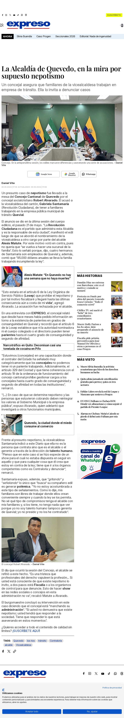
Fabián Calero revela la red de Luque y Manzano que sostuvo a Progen (99, 393)
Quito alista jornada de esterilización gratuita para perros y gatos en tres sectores (99, 381)
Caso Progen (43, 36)
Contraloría (56, 640)
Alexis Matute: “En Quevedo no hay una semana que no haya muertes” (47, 276)
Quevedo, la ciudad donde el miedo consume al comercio (48, 424)
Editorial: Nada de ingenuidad (95, 36)
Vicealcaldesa (23, 644)
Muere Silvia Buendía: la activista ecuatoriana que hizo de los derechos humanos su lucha (99, 369)
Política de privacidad (112, 688)
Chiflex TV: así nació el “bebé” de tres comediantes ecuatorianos (89, 314)
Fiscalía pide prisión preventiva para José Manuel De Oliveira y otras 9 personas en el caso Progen (89, 343)
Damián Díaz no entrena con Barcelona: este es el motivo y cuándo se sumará (90, 286)
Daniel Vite (8, 183)
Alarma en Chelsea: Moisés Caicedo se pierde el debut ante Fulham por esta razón (99, 416)
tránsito (42, 640)
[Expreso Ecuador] (24, 676)
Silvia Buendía (24, 36)
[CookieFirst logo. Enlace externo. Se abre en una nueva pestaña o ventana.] (3, 690)
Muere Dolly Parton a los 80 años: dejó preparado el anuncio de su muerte (90, 328)
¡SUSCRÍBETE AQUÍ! (26, 631)
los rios (31, 640)
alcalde (9, 644)
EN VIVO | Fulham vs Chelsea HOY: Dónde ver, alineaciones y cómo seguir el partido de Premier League (101, 403)
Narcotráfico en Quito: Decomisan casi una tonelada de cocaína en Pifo (32, 347)
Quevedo (18, 640)
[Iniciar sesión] (122, 25)
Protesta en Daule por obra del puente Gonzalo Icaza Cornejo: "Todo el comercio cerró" (90, 300)
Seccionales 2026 (65, 36)
